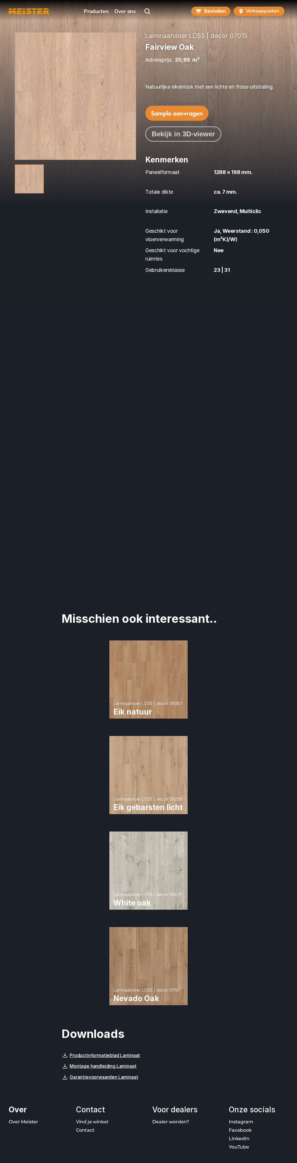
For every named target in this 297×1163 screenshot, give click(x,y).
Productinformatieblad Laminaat (105, 1055)
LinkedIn (239, 1138)
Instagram (241, 1121)
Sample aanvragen (177, 113)
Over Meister (23, 1121)
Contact (85, 1130)
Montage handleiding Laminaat (103, 1066)
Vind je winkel (92, 1121)
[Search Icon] (147, 11)
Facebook (240, 1130)
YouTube (239, 1147)
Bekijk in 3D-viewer (183, 134)
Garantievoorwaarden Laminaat (104, 1077)
